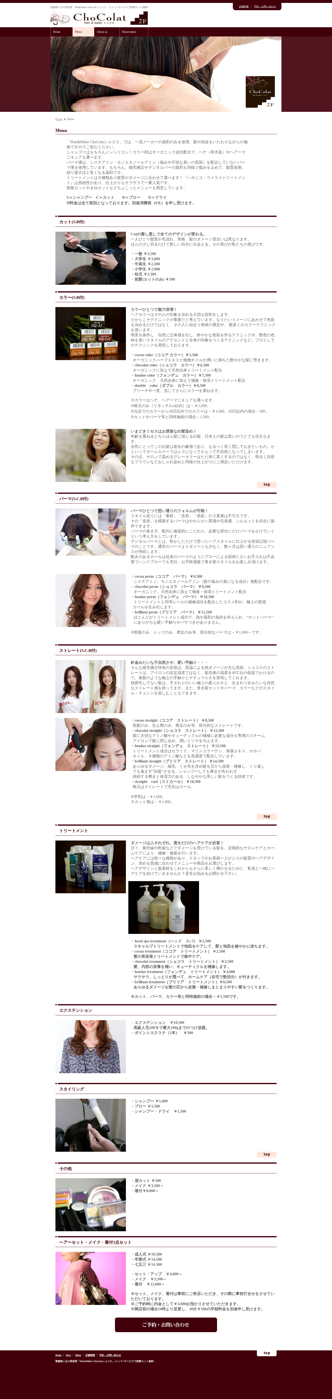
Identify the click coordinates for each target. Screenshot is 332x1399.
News (68, 1355)
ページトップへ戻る (267, 485)
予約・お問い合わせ (265, 6)
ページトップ (267, 1353)
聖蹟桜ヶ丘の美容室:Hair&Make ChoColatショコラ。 (99, 18)
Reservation (129, 32)
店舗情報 (244, 6)
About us (102, 32)
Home (56, 32)
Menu (78, 32)
